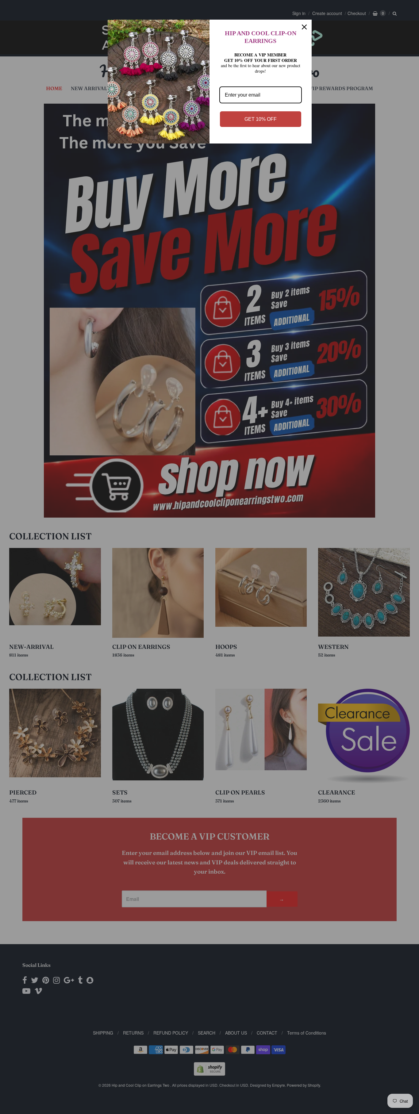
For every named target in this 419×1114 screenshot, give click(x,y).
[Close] (304, 27)
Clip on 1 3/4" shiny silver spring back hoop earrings (80, 1080)
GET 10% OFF (260, 119)
